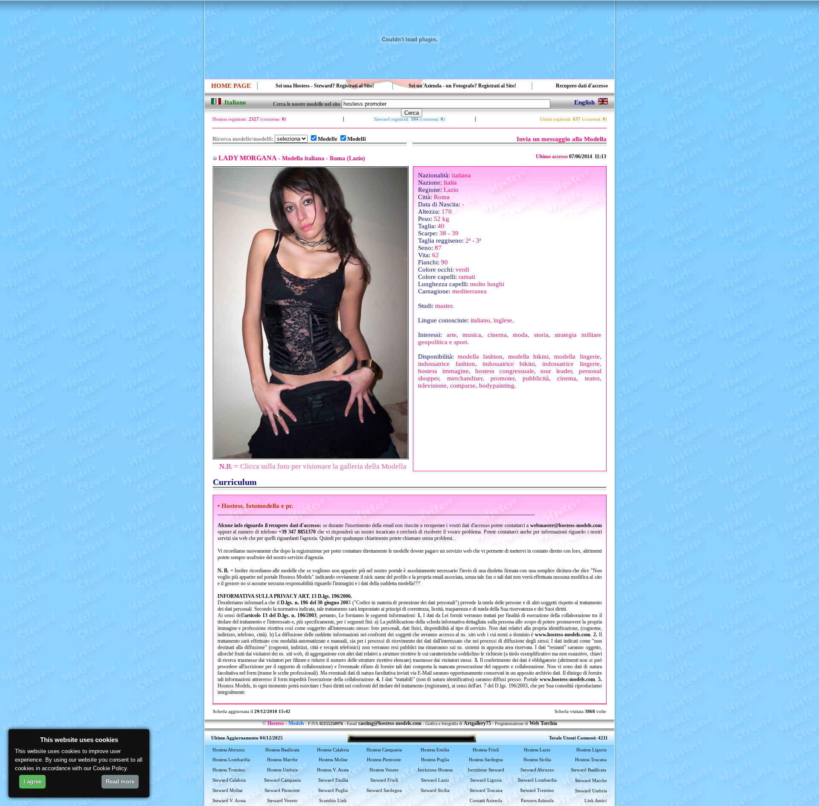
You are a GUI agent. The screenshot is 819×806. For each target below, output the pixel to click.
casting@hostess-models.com (389, 723)
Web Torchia (543, 723)
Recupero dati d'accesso (582, 86)
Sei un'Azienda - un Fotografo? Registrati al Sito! (462, 86)
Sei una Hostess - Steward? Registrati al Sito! (325, 86)
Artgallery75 (477, 723)
